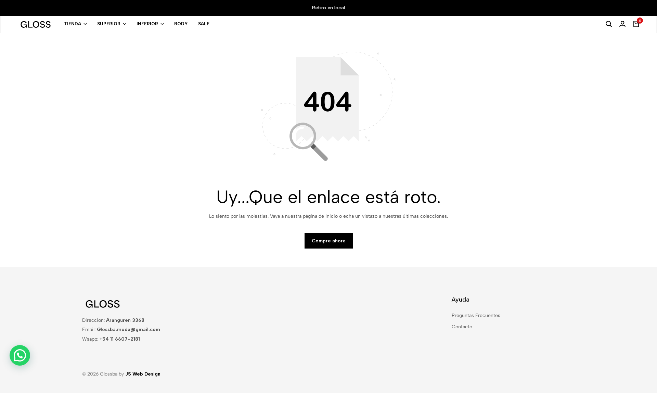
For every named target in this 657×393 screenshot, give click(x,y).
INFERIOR (147, 23)
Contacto (462, 327)
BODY (181, 23)
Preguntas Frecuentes (476, 315)
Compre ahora (329, 241)
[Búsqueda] (609, 24)
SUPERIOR (108, 23)
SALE (203, 23)
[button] (20, 355)
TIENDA (72, 23)
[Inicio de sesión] (622, 24)
